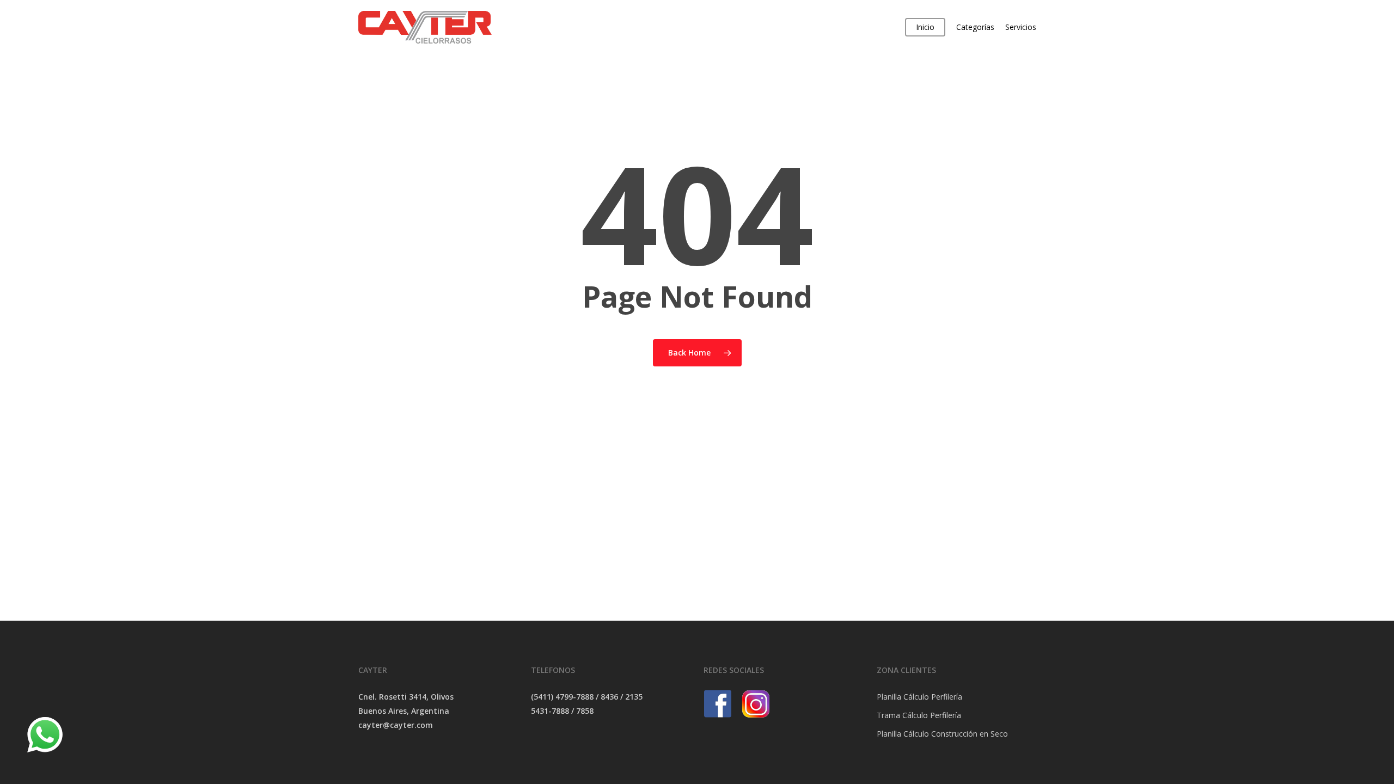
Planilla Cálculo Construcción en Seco (942, 733)
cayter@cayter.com (395, 725)
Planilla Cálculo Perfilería (919, 696)
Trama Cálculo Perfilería (919, 715)
